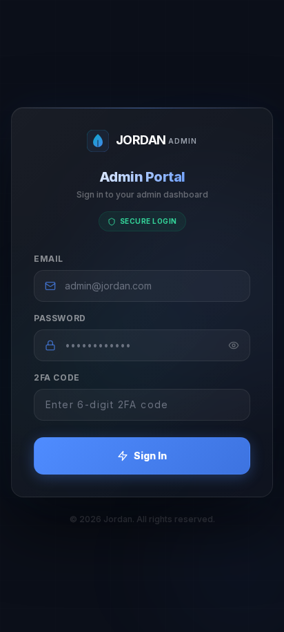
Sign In (150, 455)
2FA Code (57, 377)
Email (48, 258)
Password (60, 318)
